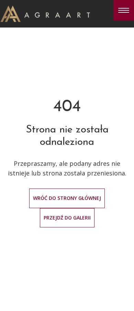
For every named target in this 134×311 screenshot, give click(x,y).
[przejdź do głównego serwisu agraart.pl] (45, 13)
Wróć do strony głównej (67, 198)
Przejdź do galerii (67, 217)
